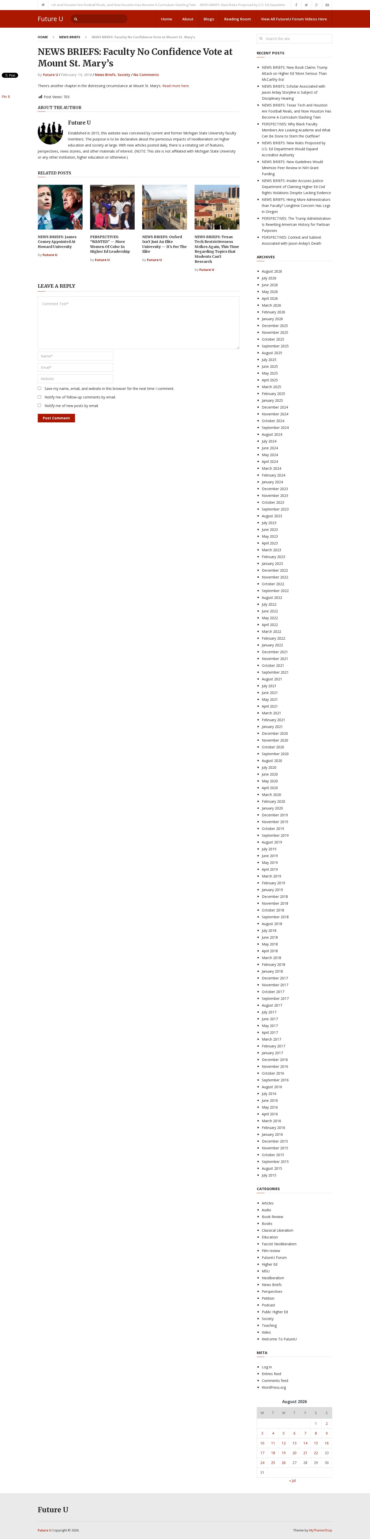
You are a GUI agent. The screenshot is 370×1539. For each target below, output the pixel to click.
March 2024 (271, 468)
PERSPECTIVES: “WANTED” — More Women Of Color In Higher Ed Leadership (110, 244)
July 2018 (269, 930)
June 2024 (270, 448)
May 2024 (270, 454)
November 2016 (275, 1066)
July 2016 (269, 1093)
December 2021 (275, 651)
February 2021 (273, 719)
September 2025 (275, 346)
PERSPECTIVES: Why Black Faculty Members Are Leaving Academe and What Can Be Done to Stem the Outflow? (296, 130)
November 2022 (275, 577)
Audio (266, 1209)
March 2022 (271, 631)
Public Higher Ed (275, 1311)
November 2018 (275, 903)
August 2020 (272, 760)
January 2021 (272, 726)
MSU (266, 1271)
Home (166, 18)
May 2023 (270, 536)
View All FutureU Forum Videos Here (294, 18)
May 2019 (270, 862)
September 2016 (275, 1080)
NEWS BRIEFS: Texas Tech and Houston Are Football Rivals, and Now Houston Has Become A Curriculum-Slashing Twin (296, 111)
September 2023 (275, 509)
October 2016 (273, 1073)
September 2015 (275, 1161)
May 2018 (270, 944)
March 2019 (271, 876)
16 (327, 1443)
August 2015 (272, 1168)
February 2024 (273, 475)
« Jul (292, 1480)
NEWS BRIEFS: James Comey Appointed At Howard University (57, 242)
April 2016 (270, 1114)
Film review (271, 1250)
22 (316, 1452)
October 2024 (273, 420)
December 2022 (275, 570)
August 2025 (272, 352)
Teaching (269, 1325)
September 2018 (275, 916)
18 (273, 1452)
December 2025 (275, 325)
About (188, 18)
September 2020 (275, 753)
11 (273, 1443)
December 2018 (275, 896)
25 (273, 1462)
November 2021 (275, 658)
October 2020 (273, 747)
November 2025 (275, 332)
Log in (267, 1367)
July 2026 (269, 278)
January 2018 (272, 971)
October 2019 (273, 828)
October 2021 (273, 665)
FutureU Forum (274, 1257)
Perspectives (272, 1291)
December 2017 (275, 978)
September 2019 (275, 835)
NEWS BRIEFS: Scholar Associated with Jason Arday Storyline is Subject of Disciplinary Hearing (293, 92)
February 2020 (273, 801)
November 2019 (275, 821)
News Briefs (69, 37)
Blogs (209, 18)
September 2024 (275, 427)
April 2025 (270, 380)
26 (284, 1462)
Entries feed (271, 1373)
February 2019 (273, 883)
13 (294, 1443)
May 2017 (270, 1025)
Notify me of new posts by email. (72, 405)
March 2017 (271, 1039)
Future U (50, 19)
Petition (268, 1298)
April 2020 (270, 787)
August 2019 (272, 842)
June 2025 (270, 366)
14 (305, 1443)
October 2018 (273, 910)
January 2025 (272, 400)
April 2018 (270, 950)
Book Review (272, 1216)
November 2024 (275, 414)
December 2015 (275, 1141)
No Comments (146, 74)
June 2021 (270, 692)
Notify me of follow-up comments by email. (80, 397)
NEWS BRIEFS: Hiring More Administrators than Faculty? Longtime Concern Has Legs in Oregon (296, 205)
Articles (268, 1203)
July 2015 (269, 1175)
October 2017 (273, 991)
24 (262, 1462)
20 (294, 1452)
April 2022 (270, 624)
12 (284, 1443)
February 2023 (273, 556)
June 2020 (270, 774)
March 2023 (271, 549)
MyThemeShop (320, 1530)
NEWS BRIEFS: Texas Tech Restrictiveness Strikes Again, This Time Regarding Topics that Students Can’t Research (217, 249)
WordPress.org (274, 1387)
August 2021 (272, 679)
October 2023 (273, 502)
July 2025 (269, 359)
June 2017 (270, 1018)
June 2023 (270, 529)
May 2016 (270, 1107)
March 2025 (271, 386)
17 (262, 1452)
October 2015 (273, 1154)
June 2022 (270, 611)
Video (266, 1332)
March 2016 (271, 1120)
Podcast (268, 1305)
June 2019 (270, 855)
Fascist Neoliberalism (279, 1243)
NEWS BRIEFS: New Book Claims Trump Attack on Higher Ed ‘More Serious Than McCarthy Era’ (294, 73)
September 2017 (275, 998)
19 (284, 1452)
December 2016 (275, 1059)
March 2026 (271, 305)
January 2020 (272, 808)
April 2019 (270, 869)
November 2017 (275, 984)
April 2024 (270, 461)
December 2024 (275, 407)
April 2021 (270, 706)
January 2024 (272, 482)
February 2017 (273, 1046)
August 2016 (272, 1086)
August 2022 (272, 597)
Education (270, 1237)
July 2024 (269, 441)
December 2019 (275, 815)
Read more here (175, 85)
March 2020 (271, 794)
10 (262, 1443)
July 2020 (269, 767)
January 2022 (272, 645)
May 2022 (270, 617)
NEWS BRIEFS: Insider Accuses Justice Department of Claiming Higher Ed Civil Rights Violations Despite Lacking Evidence (296, 186)
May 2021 (270, 699)
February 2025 (273, 393)
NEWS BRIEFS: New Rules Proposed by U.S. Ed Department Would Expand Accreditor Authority (251, 5)
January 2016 (272, 1134)
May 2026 (270, 291)
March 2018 (271, 957)
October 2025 (273, 339)
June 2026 (270, 284)
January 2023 (272, 563)
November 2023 (275, 495)
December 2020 (275, 733)
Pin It (6, 96)
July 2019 (269, 849)
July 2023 (269, 522)
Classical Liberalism (277, 1230)
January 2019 (272, 889)
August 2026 (272, 271)
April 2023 (270, 543)
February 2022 (273, 638)
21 (305, 1452)
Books (267, 1223)
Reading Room (237, 18)
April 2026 (270, 298)
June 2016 (270, 1100)
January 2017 (272, 1052)
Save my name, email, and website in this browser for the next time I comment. (109, 388)
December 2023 (275, 488)
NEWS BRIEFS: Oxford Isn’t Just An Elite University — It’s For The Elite (164, 244)
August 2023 (272, 516)
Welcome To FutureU (279, 1339)
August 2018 (272, 923)
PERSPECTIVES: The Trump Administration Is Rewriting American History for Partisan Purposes (296, 224)
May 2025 (270, 373)
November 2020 (275, 740)
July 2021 (269, 685)
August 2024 (272, 434)
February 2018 (273, 964)
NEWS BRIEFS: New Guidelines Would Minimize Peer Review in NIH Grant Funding (292, 167)
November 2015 (275, 1148)
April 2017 (270, 1032)
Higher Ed (269, 1264)
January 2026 (272, 318)
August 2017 (272, 1005)
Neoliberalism (273, 1277)
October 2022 (273, 583)
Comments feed (275, 1380)
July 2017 (269, 1012)
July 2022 (269, 604)
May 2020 (270, 781)
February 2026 (273, 312)
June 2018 (270, 937)
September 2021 (275, 672)
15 (316, 1443)
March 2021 (271, 713)
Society (124, 74)
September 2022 (275, 590)
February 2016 (273, 1127)
